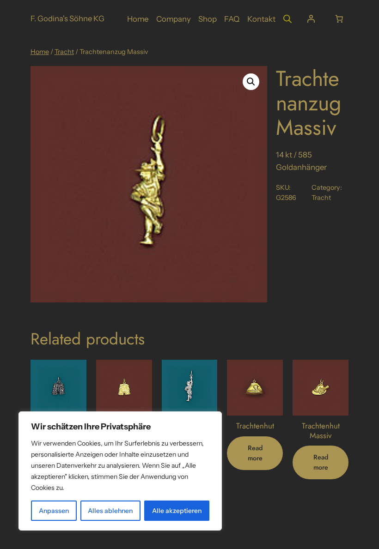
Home (40, 52)
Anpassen (54, 511)
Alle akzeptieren (177, 511)
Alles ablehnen (110, 511)
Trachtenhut (255, 425)
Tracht (64, 52)
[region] (120, 471)
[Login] (310, 19)
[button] (251, 81)
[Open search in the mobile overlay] (287, 19)
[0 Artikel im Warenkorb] (338, 19)
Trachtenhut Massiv (321, 430)
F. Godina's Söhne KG (67, 18)
